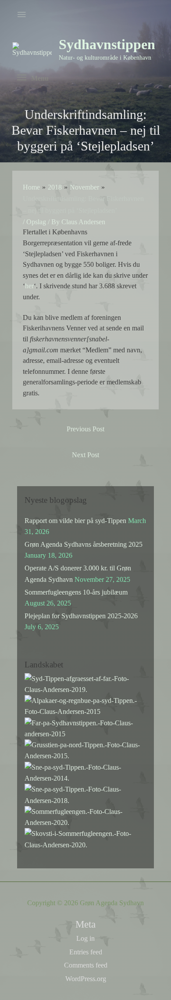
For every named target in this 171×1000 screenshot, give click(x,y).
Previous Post (85, 429)
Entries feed (85, 952)
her (29, 286)
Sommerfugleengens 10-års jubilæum (76, 592)
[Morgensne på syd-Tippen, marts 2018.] (85, 794)
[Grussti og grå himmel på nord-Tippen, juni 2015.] (85, 749)
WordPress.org (85, 979)
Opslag (36, 222)
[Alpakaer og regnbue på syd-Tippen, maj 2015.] (85, 705)
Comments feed (85, 965)
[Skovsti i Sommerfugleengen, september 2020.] (85, 838)
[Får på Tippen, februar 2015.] (85, 727)
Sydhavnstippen (107, 44)
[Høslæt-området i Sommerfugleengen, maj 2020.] (85, 816)
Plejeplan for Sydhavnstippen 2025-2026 (81, 616)
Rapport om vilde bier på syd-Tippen (75, 520)
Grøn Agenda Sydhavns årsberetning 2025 (83, 544)
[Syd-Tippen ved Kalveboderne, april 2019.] (85, 683)
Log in (85, 938)
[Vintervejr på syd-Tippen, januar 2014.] (85, 772)
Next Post (85, 455)
